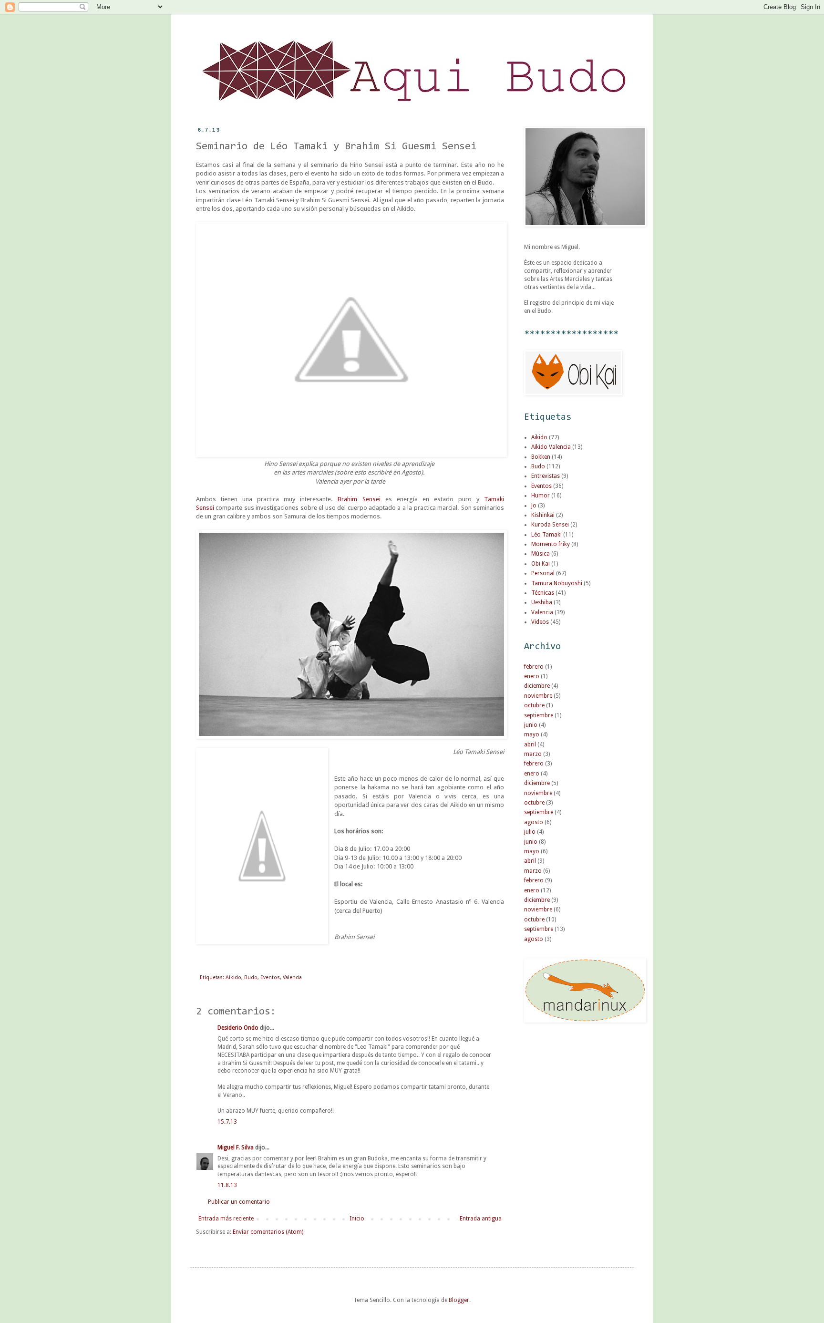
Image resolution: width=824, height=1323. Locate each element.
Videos (540, 622)
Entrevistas (545, 476)
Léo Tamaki (546, 534)
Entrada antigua (481, 1218)
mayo (531, 734)
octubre (534, 705)
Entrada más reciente (226, 1218)
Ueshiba (541, 602)
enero (531, 676)
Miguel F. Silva (235, 1147)
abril (530, 744)
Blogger (459, 1300)
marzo (533, 754)
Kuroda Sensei (550, 524)
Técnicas (542, 592)
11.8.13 (227, 1185)
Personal (543, 573)
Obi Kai (540, 563)
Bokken (540, 457)
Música (540, 553)
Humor (540, 495)
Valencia (292, 977)
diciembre (537, 685)
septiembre (538, 715)
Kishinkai (543, 515)
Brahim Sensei (359, 499)
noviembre (538, 696)
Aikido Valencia (551, 447)
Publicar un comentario (239, 1202)
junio (530, 725)
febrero (534, 666)
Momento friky (550, 544)
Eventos (270, 977)
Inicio (357, 1218)
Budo (251, 977)
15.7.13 (227, 1121)
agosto (533, 822)
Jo (533, 505)
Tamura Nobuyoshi (556, 583)
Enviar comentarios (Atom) (268, 1232)
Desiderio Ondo (237, 1027)
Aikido (233, 977)
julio (530, 831)
